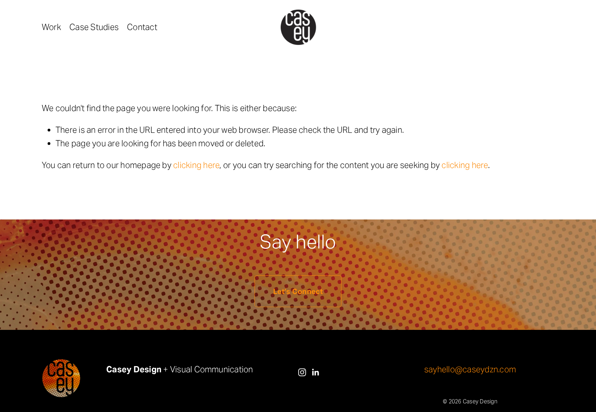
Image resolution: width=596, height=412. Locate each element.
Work (51, 27)
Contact (142, 27)
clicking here (196, 165)
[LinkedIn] (315, 372)
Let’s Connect (298, 291)
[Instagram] (302, 372)
